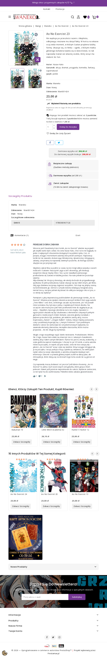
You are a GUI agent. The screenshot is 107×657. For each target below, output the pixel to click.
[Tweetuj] (59, 142)
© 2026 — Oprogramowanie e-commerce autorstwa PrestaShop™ (41, 650)
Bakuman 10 (17, 430)
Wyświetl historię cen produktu (64, 103)
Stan (13, 213)
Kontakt (46, 9)
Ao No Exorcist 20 (49, 494)
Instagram (60, 637)
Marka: (49, 83)
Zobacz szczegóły (21, 442)
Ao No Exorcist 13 (80, 494)
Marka (14, 205)
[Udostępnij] (50, 142)
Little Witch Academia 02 (53, 430)
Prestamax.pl (53, 653)
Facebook (47, 637)
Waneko (56, 83)
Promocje (60, 9)
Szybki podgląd (33, 397)
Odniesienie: (51, 91)
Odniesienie (16, 210)
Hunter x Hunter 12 (80, 430)
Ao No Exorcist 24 (19, 494)
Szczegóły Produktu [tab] (20, 196)
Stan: (48, 87)
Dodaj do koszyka (68, 127)
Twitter (53, 637)
